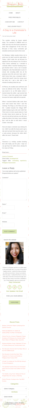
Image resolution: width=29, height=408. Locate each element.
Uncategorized (14, 158)
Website (4, 221)
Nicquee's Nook (14, 4)
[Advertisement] (14, 312)
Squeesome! (20, 404)
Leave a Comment (7, 156)
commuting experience (19, 160)
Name (4, 204)
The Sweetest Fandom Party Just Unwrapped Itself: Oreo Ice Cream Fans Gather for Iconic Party (13, 368)
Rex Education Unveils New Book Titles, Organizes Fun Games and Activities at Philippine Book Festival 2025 (12, 355)
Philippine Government (8, 162)
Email (4, 213)
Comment (5, 177)
